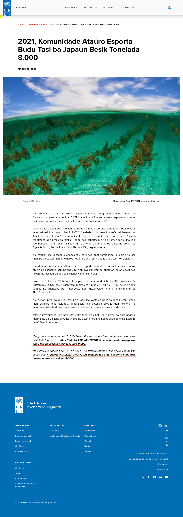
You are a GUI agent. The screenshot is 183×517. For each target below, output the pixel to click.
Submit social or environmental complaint (148, 458)
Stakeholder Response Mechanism (25, 485)
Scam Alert (163, 464)
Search (175, 8)
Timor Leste (20, 7)
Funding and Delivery (25, 436)
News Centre (90, 430)
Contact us (20, 468)
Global (169, 8)
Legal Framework (23, 441)
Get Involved (128, 7)
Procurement (21, 478)
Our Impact (109, 7)
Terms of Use (162, 469)
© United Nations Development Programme (35, 502)
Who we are (71, 7)
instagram (154, 477)
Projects (88, 441)
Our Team (19, 446)
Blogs (44, 24)
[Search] (166, 436)
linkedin (160, 477)
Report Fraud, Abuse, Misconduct (152, 453)
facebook (148, 477)
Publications (90, 436)
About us (19, 430)
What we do (90, 7)
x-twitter (142, 477)
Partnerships (21, 451)
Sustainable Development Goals (65, 436)
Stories (87, 451)
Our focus (54, 430)
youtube (166, 477)
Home (22, 24)
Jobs (17, 473)
